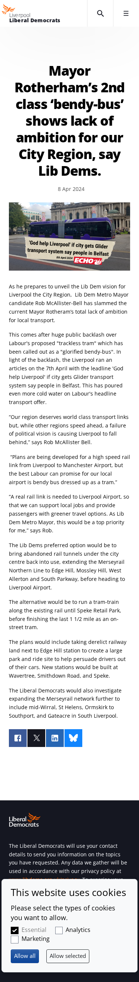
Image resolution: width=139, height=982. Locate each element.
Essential (33, 930)
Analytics (78, 930)
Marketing (35, 939)
